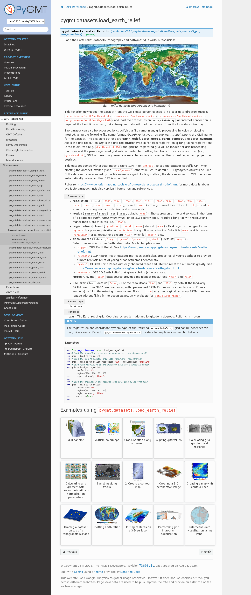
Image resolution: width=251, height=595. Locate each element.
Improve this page (200, 7)
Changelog (10, 308)
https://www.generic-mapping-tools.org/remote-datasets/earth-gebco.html (128, 268)
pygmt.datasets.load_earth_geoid (27, 205)
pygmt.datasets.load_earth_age (26, 185)
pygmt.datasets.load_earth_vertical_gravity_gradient (30, 248)
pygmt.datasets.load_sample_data (27, 277)
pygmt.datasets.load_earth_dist (26, 195)
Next (204, 551)
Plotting (11, 124)
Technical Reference (15, 297)
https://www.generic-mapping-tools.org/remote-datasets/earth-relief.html (127, 184)
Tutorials (9, 90)
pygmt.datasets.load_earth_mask (27, 215)
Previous (71, 551)
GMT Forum (15, 343)
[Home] (61, 7)
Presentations (12, 73)
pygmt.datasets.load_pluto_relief (26, 267)
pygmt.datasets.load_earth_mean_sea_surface (30, 225)
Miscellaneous (14, 160)
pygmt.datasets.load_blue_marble (27, 180)
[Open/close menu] (2, 119)
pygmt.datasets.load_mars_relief (26, 253)
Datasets (12, 165)
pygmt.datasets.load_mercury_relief (28, 258)
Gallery (8, 96)
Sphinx (78, 571)
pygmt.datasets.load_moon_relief (27, 262)
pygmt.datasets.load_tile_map (25, 282)
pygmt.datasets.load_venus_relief (27, 272)
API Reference (13, 119)
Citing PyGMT (12, 78)
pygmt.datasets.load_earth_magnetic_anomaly (30, 210)
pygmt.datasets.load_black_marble (27, 176)
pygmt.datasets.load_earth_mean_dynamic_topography (30, 220)
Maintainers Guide (14, 326)
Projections (10, 101)
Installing (9, 44)
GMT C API (12, 292)
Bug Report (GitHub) (20, 349)
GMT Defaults (14, 134)
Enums (10, 155)
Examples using (25, 241)
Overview (9, 62)
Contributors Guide (15, 320)
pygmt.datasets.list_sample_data (27, 171)
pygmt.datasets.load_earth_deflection (29, 190)
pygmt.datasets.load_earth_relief (30, 230)
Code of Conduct (18, 354)
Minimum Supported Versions (21, 303)
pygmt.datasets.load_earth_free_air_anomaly (30, 200)
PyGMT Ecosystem (15, 67)
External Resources (15, 106)
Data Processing (15, 129)
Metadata (11, 140)
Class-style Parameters (19, 150)
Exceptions (12, 287)
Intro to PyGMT (13, 50)
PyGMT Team (11, 331)
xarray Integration (16, 145)
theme (98, 571)
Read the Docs (130, 571)
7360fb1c (146, 565)
